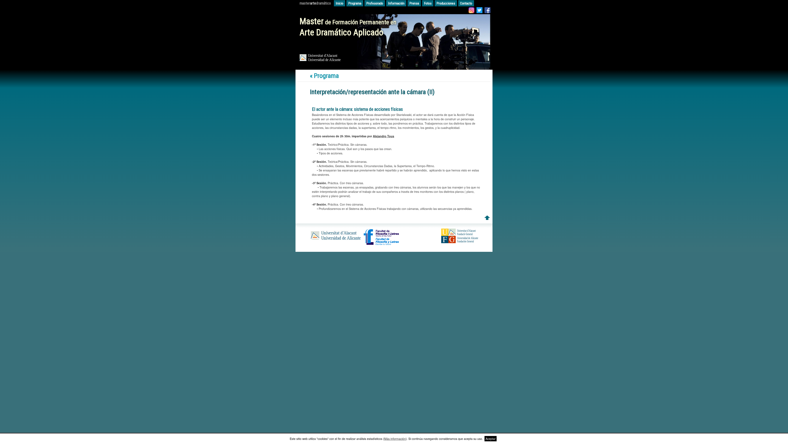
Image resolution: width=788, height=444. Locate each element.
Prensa (414, 3)
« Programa (324, 76)
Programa (354, 3)
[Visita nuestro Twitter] (479, 10)
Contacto (466, 3)
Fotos (428, 3)
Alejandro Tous (383, 136)
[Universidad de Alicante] (335, 240)
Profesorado (374, 3)
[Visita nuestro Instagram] (471, 10)
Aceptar (491, 439)
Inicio (339, 3)
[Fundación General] (459, 242)
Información (396, 3)
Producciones (445, 3)
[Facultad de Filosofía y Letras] (381, 244)
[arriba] (487, 218)
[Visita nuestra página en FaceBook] (487, 10)
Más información (395, 439)
